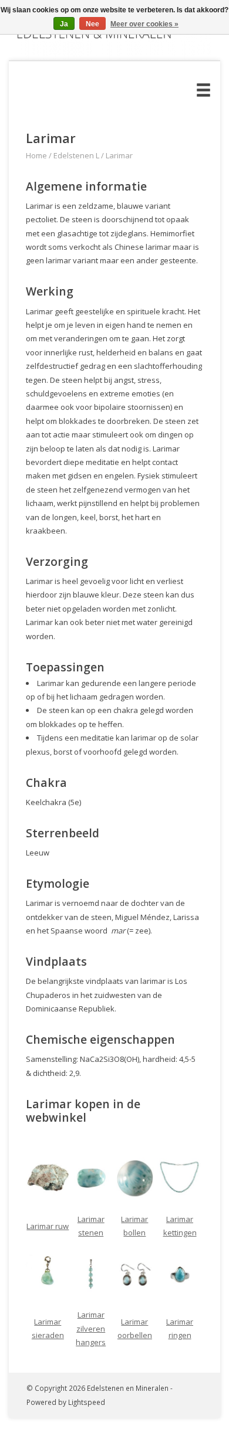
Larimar (119, 155)
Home (36, 155)
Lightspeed (86, 1402)
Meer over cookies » (144, 24)
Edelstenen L (76, 155)
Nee (92, 24)
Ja (64, 24)
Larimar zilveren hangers (91, 1328)
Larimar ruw (47, 1226)
